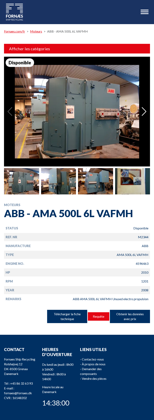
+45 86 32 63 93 (21, 383)
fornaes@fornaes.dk (18, 393)
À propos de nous (93, 364)
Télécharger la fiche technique (67, 316)
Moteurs (36, 31)
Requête (98, 316)
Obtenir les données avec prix (130, 316)
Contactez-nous (93, 359)
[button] (144, 111)
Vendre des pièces (94, 378)
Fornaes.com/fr (14, 31)
